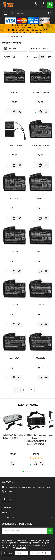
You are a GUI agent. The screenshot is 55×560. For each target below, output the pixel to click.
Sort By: (34, 48)
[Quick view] (19, 111)
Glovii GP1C (14, 304)
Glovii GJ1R (14, 358)
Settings (8, 553)
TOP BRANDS (8, 517)
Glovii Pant (14, 92)
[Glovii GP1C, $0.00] (14, 289)
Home (5, 36)
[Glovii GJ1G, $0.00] (40, 342)
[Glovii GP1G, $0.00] (40, 236)
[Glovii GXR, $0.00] (14, 182)
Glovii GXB (41, 198)
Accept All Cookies (40, 553)
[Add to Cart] (14, 111)
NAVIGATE (7, 507)
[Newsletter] (50, 531)
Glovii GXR (14, 198)
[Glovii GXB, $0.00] (40, 182)
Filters (12, 48)
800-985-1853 (11, 491)
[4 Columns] (42, 57)
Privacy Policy (21, 547)
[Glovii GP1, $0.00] (40, 289)
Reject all (21, 553)
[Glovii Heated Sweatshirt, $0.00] (40, 76)
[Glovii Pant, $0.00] (14, 76)
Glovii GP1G (40, 251)
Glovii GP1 (41, 304)
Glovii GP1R (14, 251)
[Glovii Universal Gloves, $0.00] (40, 129)
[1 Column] (35, 57)
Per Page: (8, 57)
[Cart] (50, 5)
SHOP (4, 512)
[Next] (39, 390)
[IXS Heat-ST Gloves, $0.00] (14, 129)
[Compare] (12, 463)
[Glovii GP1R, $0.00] (14, 236)
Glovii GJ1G (40, 358)
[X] (10, 499)
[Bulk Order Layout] (50, 57)
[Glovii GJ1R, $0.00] (14, 342)
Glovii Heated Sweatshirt (41, 92)
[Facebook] (5, 499)
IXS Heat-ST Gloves (14, 145)
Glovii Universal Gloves (40, 145)
